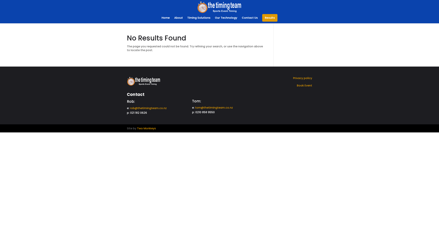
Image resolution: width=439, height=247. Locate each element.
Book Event (304, 85)
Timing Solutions (198, 18)
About (178, 18)
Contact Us (250, 18)
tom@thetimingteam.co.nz (214, 108)
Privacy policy (302, 78)
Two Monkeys (146, 128)
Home (166, 18)
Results (270, 18)
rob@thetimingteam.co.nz (148, 108)
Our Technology (226, 18)
